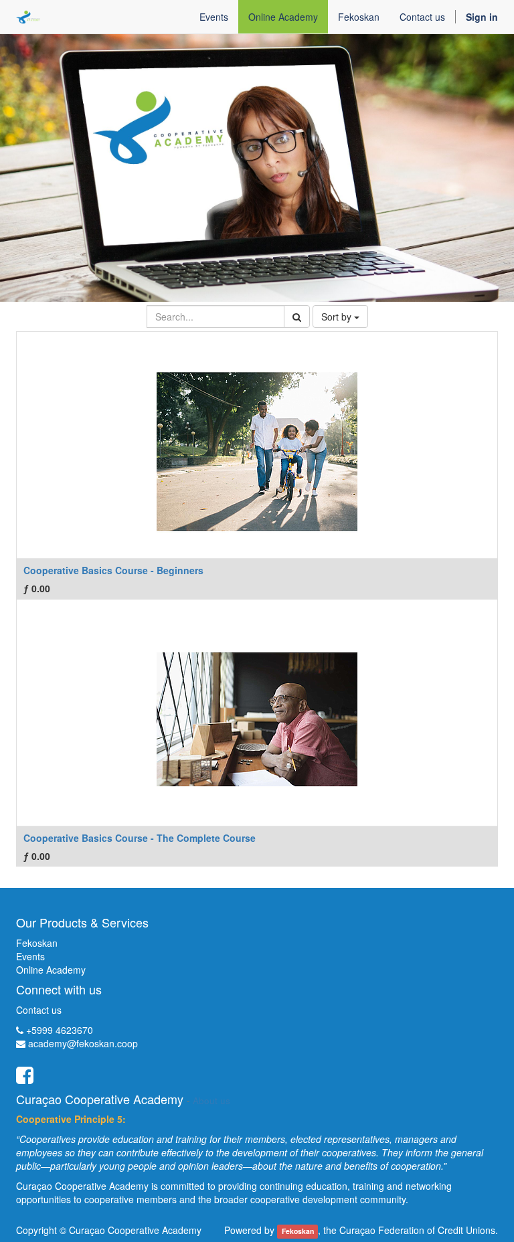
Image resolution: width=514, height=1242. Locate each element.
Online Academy (51, 969)
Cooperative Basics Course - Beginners (113, 570)
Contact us (39, 1009)
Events (30, 956)
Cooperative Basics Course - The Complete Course (139, 838)
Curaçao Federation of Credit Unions (417, 1230)
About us (211, 1100)
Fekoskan (37, 943)
